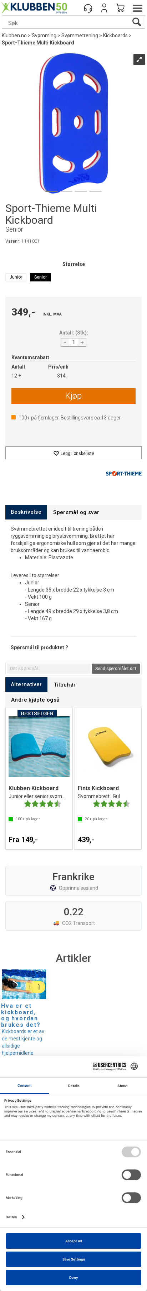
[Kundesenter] (88, 8)
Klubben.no (14, 35)
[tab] (26, 512)
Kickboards (115, 35)
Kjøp (73, 396)
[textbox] (48, 668)
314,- (63, 376)
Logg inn (104, 8)
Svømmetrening (79, 35)
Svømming (44, 35)
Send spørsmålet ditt (115, 668)
